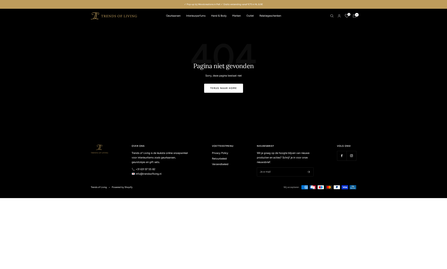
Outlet (250, 15)
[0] (347, 16)
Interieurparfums (196, 15)
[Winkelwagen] (354, 15)
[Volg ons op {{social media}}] (342, 156)
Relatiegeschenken (270, 15)
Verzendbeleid (220, 164)
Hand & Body (219, 15)
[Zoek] (332, 15)
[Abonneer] (308, 172)
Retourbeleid (219, 158)
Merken (236, 15)
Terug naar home (223, 88)
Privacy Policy (220, 153)
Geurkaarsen (173, 15)
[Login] (339, 15)
